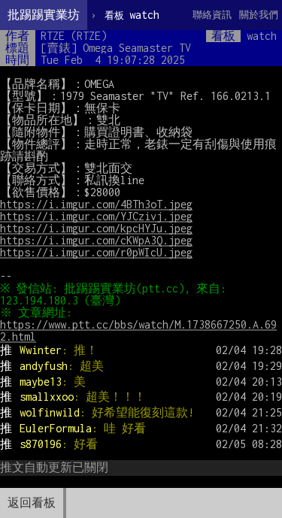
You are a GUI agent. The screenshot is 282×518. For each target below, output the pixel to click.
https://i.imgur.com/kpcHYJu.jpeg (96, 228)
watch (132, 14)
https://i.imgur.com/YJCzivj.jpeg (96, 216)
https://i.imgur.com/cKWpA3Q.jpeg (96, 240)
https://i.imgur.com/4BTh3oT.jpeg (96, 204)
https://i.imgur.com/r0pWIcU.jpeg (96, 252)
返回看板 (32, 502)
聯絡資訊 (212, 15)
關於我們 (258, 15)
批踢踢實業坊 (44, 14)
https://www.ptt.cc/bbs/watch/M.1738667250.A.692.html (138, 330)
